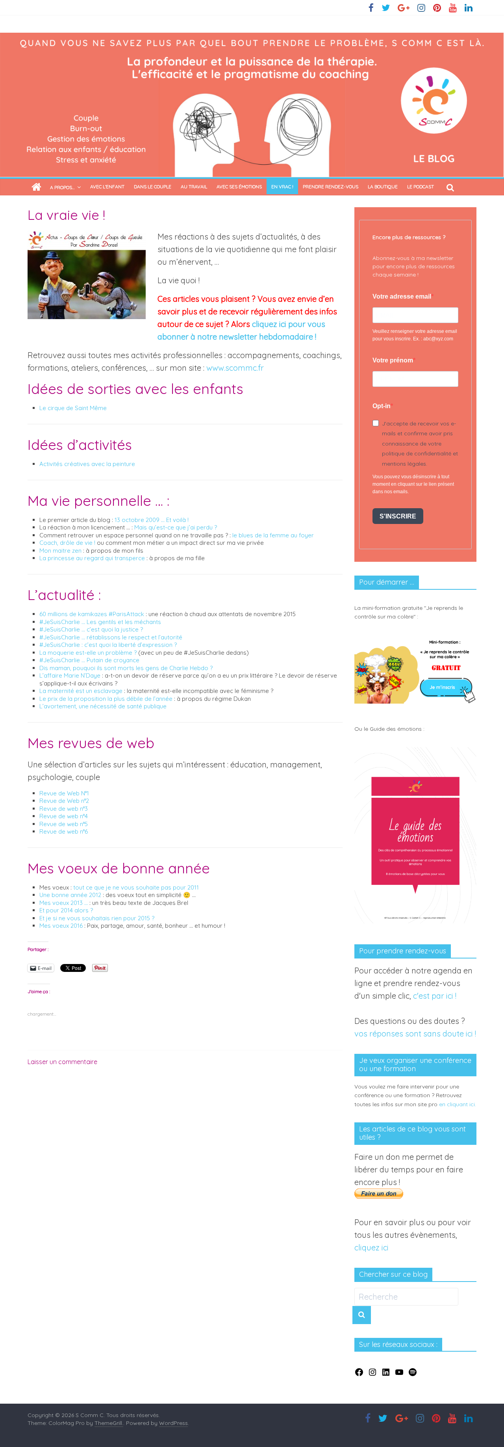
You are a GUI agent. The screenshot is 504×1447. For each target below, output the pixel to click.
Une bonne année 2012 (70, 895)
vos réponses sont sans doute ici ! (415, 1033)
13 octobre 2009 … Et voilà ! (152, 520)
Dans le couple (152, 186)
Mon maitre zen (61, 550)
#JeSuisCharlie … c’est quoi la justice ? (91, 629)
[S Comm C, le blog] (252, 39)
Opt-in (381, 406)
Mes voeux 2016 (61, 925)
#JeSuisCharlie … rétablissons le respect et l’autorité (110, 637)
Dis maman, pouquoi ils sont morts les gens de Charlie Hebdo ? (126, 668)
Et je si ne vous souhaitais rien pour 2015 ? (96, 918)
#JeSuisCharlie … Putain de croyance (89, 660)
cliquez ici (371, 1247)
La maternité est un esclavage (80, 691)
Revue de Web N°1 (64, 793)
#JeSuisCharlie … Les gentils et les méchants (100, 622)
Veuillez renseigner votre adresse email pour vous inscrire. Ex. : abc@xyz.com (414, 335)
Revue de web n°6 (63, 831)
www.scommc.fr (235, 368)
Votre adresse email (401, 296)
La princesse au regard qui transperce (92, 558)
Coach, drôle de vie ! (67, 542)
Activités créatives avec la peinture (87, 464)
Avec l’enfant (107, 186)
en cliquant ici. (457, 1104)
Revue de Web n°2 (64, 800)
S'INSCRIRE (398, 516)
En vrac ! (282, 186)
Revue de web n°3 (63, 808)
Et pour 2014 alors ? (66, 910)
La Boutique (383, 186)
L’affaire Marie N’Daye (69, 675)
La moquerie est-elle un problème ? (88, 652)
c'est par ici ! (434, 996)
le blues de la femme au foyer (273, 535)
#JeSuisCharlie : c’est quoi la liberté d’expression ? (108, 644)
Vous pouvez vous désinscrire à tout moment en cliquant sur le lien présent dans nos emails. (413, 484)
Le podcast (420, 186)
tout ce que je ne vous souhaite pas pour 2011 (136, 887)
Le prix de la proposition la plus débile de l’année (105, 698)
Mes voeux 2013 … (64, 902)
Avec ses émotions (239, 186)
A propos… (62, 187)
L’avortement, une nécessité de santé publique (103, 706)
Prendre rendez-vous (330, 186)
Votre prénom (392, 360)
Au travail (194, 186)
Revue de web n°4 (63, 816)
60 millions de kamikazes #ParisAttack (91, 614)
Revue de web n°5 (63, 824)
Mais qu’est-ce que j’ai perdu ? (175, 527)
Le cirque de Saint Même (73, 408)
